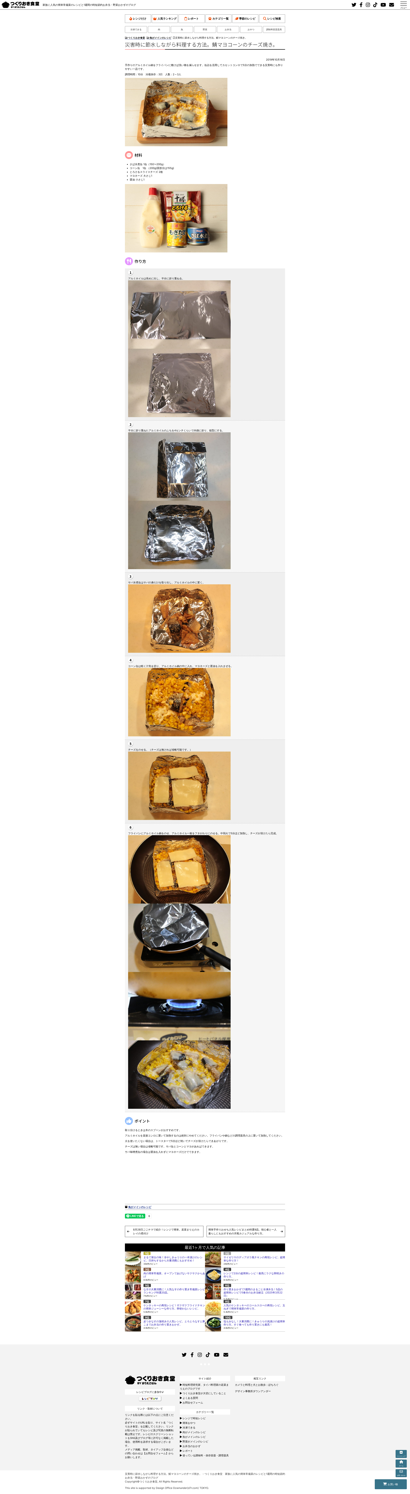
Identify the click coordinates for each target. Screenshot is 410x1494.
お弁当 (228, 29)
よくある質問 (190, 1397)
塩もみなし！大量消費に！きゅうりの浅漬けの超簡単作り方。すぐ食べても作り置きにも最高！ (254, 1323)
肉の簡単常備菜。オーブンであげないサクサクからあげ (174, 1275)
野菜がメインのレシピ (195, 1441)
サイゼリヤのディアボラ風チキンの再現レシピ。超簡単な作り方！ (254, 1259)
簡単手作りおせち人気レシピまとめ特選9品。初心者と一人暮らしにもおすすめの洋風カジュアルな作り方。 (242, 1231)
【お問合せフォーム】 (155, 1453)
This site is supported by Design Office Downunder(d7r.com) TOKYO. (167, 1488)
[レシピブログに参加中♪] (150, 1398)
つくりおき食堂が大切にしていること (204, 1393)
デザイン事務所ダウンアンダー (253, 1391)
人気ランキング (167, 18)
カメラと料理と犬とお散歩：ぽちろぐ (257, 1384)
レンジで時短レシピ (194, 1418)
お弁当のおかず (192, 1446)
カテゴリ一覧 (220, 18)
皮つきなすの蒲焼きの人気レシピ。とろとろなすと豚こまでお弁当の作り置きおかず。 (174, 1323)
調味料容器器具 (274, 29)
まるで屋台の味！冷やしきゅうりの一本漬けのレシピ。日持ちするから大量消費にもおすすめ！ (173, 1259)
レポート (193, 18)
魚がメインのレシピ (139, 1207)
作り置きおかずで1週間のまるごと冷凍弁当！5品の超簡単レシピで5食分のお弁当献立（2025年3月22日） (253, 1292)
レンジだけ (139, 18)
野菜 (205, 29)
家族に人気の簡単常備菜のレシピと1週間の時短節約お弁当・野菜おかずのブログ (89, 4)
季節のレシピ (247, 18)
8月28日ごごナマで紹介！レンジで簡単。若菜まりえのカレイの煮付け (166, 1231)
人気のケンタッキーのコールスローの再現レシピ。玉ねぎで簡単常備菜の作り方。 (254, 1307)
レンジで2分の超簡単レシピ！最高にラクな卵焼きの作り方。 (254, 1275)
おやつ (251, 29)
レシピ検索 (274, 18)
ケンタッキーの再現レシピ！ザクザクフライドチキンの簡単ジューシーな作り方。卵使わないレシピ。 (174, 1307)
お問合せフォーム (193, 1402)
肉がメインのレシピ (194, 1432)
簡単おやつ (189, 1422)
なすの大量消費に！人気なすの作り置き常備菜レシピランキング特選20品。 (174, 1291)
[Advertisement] (164, 1177)
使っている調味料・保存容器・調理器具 (206, 1455)
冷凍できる (136, 29)
